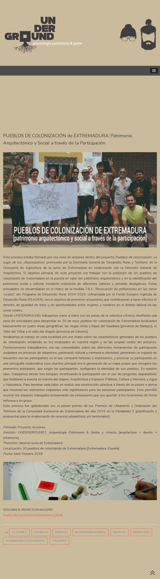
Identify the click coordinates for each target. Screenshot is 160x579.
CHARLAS (41, 532)
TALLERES (59, 541)
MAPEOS (119, 532)
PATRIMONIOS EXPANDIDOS (25, 541)
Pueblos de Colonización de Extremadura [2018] (33, 515)
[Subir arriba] (152, 573)
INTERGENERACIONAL (90, 532)
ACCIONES (19, 532)
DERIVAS (62, 532)
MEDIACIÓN (141, 532)
